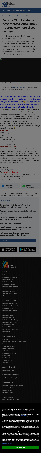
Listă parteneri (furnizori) (7, 443)
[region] (20, 428)
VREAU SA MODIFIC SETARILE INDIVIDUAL (20, 450)
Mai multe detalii (24, 415)
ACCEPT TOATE (20, 447)
